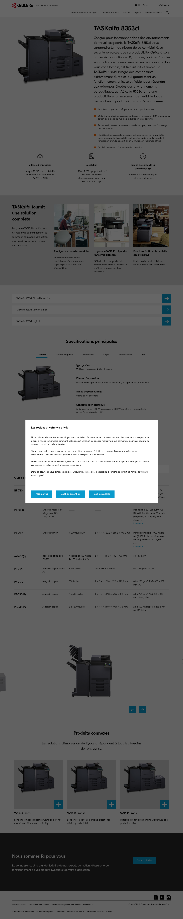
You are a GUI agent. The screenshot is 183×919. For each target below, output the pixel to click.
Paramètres (41, 493)
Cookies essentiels (70, 493)
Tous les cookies (101, 493)
